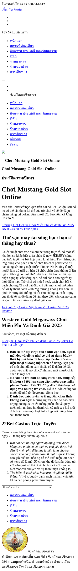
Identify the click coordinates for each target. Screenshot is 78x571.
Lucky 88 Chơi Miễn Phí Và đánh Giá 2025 (31, 341)
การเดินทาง (18, 71)
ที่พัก (13, 56)
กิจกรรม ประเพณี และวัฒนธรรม (33, 51)
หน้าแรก (16, 41)
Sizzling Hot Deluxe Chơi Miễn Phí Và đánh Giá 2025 (38, 225)
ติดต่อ (18, 9)
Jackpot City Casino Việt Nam (22, 307)
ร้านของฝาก (19, 66)
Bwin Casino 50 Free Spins (20, 229)
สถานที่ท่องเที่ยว (22, 46)
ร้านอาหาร (18, 61)
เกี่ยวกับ (7, 9)
